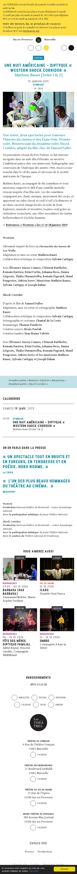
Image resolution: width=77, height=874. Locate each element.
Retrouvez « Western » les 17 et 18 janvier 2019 (36, 225)
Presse (29, 851)
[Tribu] (41, 652)
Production (45, 851)
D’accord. (64, 869)
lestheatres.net (31, 31)
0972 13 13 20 (38, 684)
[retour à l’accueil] (38, 40)
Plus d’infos (33, 871)
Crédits (35, 864)
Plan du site (20, 864)
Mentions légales (53, 864)
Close (72, 31)
